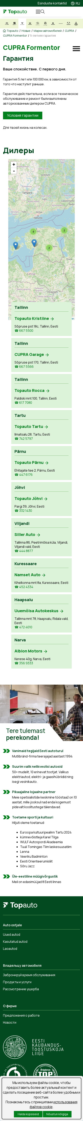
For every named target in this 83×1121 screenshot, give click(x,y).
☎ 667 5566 (24, 367)
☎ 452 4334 (24, 587)
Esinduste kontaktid (52, 3)
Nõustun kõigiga (57, 1114)
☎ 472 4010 (23, 627)
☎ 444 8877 (24, 551)
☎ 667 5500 (24, 331)
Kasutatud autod (15, 942)
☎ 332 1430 (23, 511)
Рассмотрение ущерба (21, 989)
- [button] (13, 171)
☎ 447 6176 (24, 475)
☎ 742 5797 (24, 439)
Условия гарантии (22, 115)
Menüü (36, 12)
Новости (9, 1022)
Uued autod (11, 934)
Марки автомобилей (48, 30)
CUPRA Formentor (15, 35)
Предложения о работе (21, 1015)
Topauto (12, 30)
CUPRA (69, 30)
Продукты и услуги (17, 982)
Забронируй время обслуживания (29, 975)
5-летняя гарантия (43, 35)
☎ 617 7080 (23, 403)
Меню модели (76, 48)
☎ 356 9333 (24, 663)
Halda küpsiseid (28, 1114)
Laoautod (10, 949)
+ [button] (13, 164)
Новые (26, 30)
